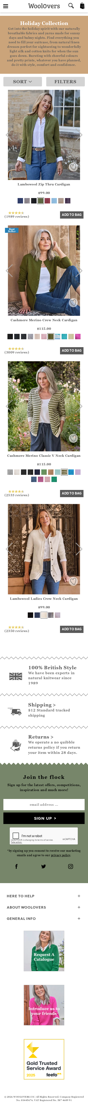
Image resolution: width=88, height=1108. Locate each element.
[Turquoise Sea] (71, 472)
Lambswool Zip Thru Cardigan (44, 184)
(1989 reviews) (17, 216)
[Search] (71, 6)
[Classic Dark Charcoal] (23, 336)
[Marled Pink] (57, 615)
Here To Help (21, 895)
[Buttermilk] (71, 336)
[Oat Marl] (61, 200)
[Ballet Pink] (44, 336)
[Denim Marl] (34, 479)
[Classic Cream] (37, 336)
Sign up (43, 818)
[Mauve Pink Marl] (40, 479)
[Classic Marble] (30, 336)
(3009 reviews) (17, 352)
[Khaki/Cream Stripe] (64, 472)
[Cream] (44, 615)
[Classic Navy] (17, 336)
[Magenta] (78, 336)
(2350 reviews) (17, 630)
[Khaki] (40, 200)
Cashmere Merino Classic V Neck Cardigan (44, 455)
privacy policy (60, 855)
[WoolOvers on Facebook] (17, 867)
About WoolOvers (26, 907)
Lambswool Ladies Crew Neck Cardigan (44, 598)
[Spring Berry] (47, 200)
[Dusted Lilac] (78, 472)
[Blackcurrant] (67, 200)
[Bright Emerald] (54, 479)
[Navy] (20, 200)
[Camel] (50, 472)
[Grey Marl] (27, 200)
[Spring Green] (44, 472)
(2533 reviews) (17, 495)
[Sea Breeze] (64, 336)
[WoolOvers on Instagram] (71, 867)
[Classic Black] (10, 336)
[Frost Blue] (54, 200)
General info (21, 918)
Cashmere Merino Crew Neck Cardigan (44, 320)
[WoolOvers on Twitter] (44, 867)
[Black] (34, 200)
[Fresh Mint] (57, 472)
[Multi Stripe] (57, 336)
